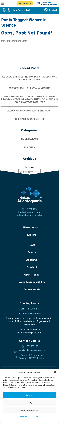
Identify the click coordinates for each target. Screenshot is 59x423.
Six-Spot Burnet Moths (29, 119)
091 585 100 (32, 346)
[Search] (46, 10)
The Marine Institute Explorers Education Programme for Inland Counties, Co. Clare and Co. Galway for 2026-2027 (29, 99)
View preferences (29, 410)
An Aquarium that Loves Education (29, 88)
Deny (29, 402)
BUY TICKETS (25, 3)
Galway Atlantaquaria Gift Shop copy (29, 110)
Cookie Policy (23, 417)
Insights (29, 147)
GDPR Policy (34, 417)
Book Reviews (29, 138)
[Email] (8, 10)
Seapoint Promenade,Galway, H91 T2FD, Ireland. (32, 357)
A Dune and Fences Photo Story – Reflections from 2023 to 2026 (29, 78)
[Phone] (3, 10)
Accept (29, 395)
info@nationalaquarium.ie (32, 350)
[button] (55, 372)
